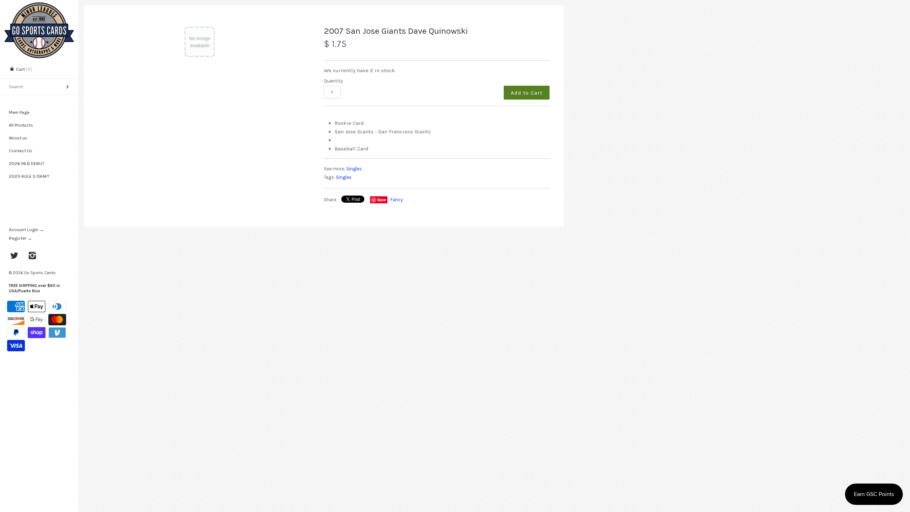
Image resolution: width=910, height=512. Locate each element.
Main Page (19, 112)
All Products (21, 125)
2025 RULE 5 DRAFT (29, 176)
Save (381, 199)
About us (18, 137)
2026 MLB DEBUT (26, 163)
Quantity (333, 81)
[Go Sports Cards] (39, 6)
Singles (354, 168)
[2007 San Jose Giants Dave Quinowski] (199, 42)
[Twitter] (14, 256)
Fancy (396, 199)
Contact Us (20, 150)
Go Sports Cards (40, 272)
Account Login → (26, 229)
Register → (20, 238)
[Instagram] (32, 256)
